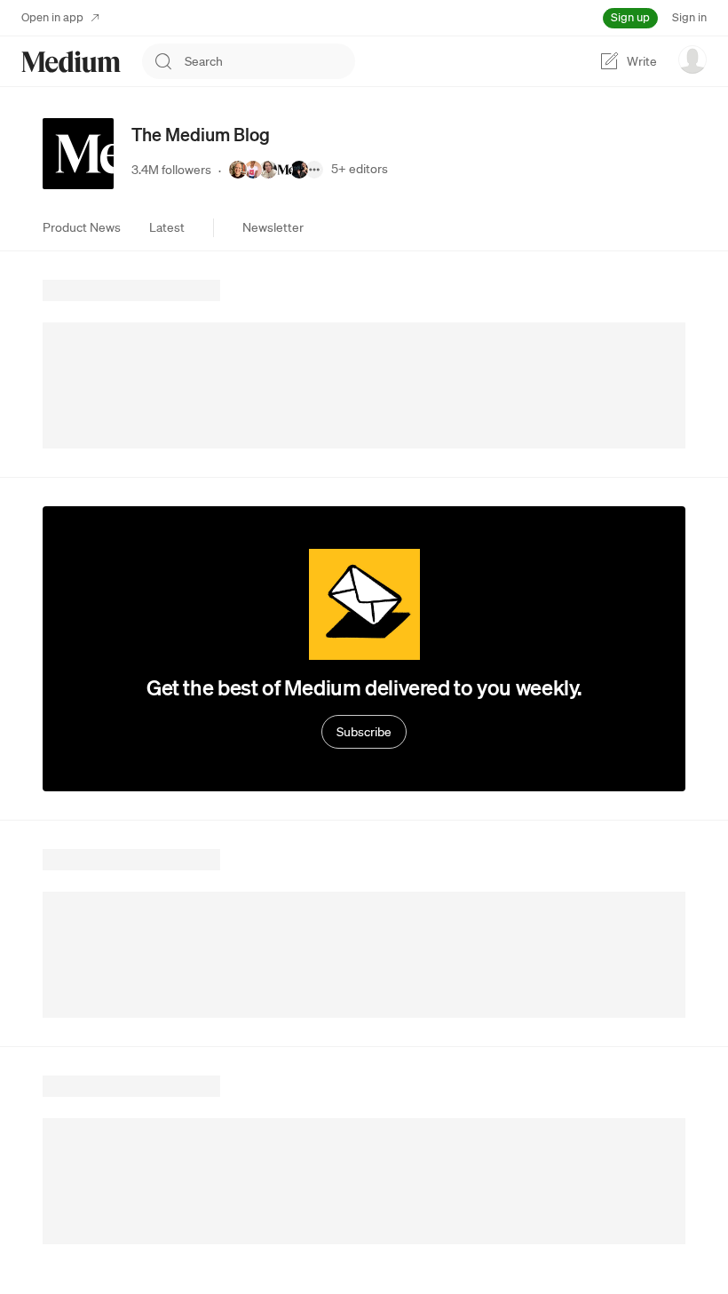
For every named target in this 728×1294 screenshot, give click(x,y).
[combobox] (270, 61)
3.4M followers (171, 170)
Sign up (630, 17)
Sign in (689, 17)
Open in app (52, 17)
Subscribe (364, 732)
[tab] (82, 227)
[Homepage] (71, 62)
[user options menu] (692, 59)
